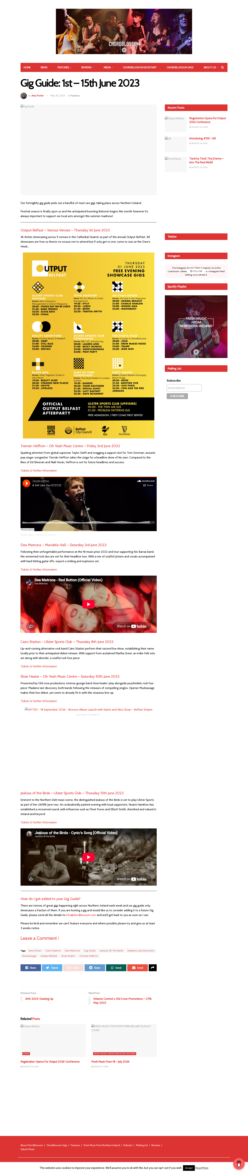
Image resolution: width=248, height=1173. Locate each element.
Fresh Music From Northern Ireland (114, 1053)
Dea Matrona (72, 950)
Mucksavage (29, 955)
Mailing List (142, 1145)
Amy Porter (38, 95)
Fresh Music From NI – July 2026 (110, 1061)
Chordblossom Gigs (180, 67)
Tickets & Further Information (39, 470)
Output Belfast (49, 955)
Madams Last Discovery (140, 950)
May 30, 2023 (57, 95)
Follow (197, 271)
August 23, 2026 (30, 1066)
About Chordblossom (32, 1145)
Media (107, 67)
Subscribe (174, 380)
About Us (210, 67)
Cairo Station (53, 950)
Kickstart (127, 1145)
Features (63, 67)
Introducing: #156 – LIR (202, 138)
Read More (201, 1168)
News (44, 67)
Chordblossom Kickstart (140, 67)
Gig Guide (90, 950)
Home (27, 67)
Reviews (86, 67)
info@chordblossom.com (81, 915)
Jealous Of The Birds (111, 950)
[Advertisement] (196, 202)
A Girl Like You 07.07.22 (45, 535)
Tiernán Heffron (27, 535)
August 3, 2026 (100, 1066)
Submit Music (28, 1149)
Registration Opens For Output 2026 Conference (50, 1061)
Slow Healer (68, 955)
